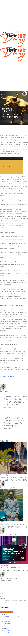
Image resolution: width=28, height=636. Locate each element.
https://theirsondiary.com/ (7, 376)
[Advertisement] (14, 76)
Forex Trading (14, 126)
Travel (5, 626)
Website (2, 598)
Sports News (7, 623)
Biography (7, 621)
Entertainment (8, 619)
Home (5, 614)
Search (17, 32)
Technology (7, 630)
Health (6, 628)
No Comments (23, 141)
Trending (12, 616)
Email (2, 596)
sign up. (4, 372)
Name (2, 593)
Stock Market (8, 633)
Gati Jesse (5, 141)
